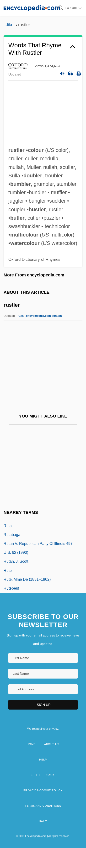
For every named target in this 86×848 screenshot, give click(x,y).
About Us (51, 744)
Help (43, 759)
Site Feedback (43, 774)
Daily (43, 821)
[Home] (32, 8)
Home (31, 744)
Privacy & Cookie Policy (42, 790)
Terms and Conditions (43, 805)
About (40, 316)
